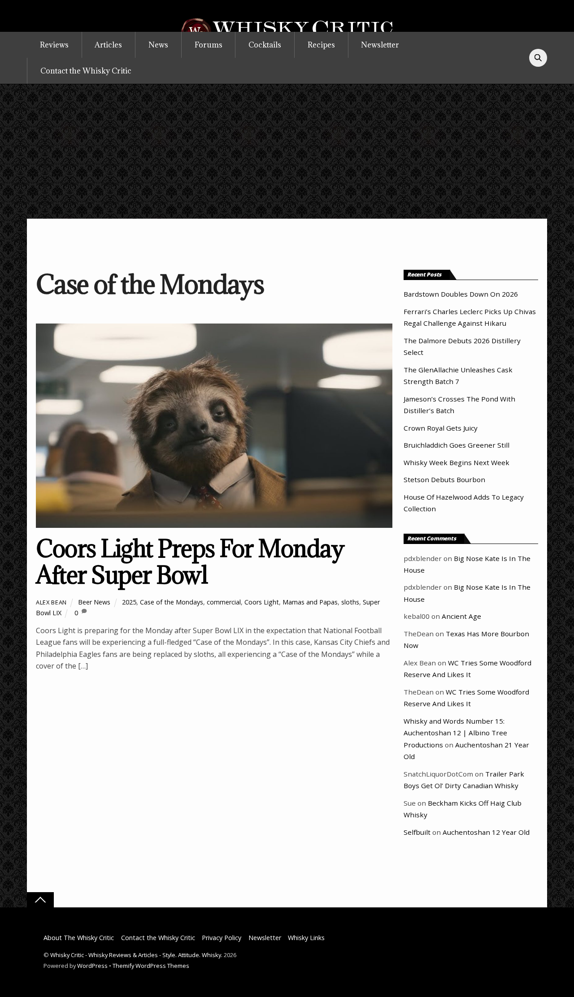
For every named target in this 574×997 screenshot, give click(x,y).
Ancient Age (461, 616)
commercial (224, 602)
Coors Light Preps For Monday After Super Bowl (190, 561)
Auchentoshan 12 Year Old (486, 832)
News (158, 45)
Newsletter (380, 45)
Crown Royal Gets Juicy (441, 427)
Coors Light (261, 602)
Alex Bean (51, 602)
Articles (108, 45)
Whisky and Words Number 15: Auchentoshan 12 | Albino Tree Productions (455, 732)
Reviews (54, 45)
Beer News (94, 602)
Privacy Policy (221, 937)
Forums (208, 45)
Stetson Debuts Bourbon (444, 479)
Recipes (321, 45)
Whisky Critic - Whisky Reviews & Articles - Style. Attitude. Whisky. (136, 955)
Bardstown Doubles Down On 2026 (461, 293)
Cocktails (264, 45)
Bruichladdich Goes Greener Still (456, 444)
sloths (350, 602)
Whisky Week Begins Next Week (456, 462)
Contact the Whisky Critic (85, 71)
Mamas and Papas (310, 602)
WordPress (92, 966)
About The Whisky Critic (78, 937)
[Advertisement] (287, 151)
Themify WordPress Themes (151, 966)
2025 (129, 602)
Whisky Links (306, 937)
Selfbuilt (417, 832)
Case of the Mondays (171, 602)
